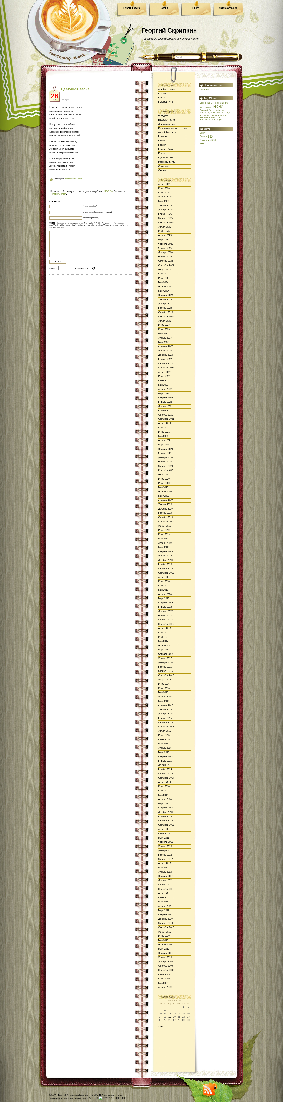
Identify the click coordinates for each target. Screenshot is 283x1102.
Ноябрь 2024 (165, 256)
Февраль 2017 (165, 654)
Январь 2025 (165, 248)
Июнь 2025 (164, 231)
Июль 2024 (164, 273)
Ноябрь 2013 (165, 816)
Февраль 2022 (165, 397)
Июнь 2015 (164, 739)
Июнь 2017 (164, 637)
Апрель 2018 (165, 594)
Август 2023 (164, 320)
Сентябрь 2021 (166, 419)
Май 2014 (163, 795)
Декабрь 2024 (165, 252)
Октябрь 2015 (165, 722)
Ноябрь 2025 (165, 214)
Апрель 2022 (165, 389)
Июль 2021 (164, 427)
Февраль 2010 (165, 953)
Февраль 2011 (165, 914)
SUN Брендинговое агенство (111, 1095)
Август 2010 (164, 931)
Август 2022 (164, 372)
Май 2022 (163, 385)
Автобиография (228, 8)
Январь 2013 (165, 846)
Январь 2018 (165, 607)
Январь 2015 (165, 760)
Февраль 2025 (165, 244)
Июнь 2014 (164, 790)
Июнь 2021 (164, 431)
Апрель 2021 (165, 440)
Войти (203, 133)
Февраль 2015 (165, 756)
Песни (161, 140)
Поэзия (164, 8)
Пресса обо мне (166, 149)
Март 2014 (163, 803)
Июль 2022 (164, 376)
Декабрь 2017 (165, 611)
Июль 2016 (164, 684)
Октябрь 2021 (165, 414)
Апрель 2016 (165, 696)
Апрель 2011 (164, 906)
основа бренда (207, 115)
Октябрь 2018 (165, 568)
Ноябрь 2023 (165, 308)
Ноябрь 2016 (165, 667)
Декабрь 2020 (165, 457)
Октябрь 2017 (165, 619)
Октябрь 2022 (165, 363)
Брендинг (163, 115)
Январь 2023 (165, 350)
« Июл (161, 1026)
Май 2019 (163, 538)
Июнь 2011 (163, 897)
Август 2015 (164, 731)
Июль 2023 (164, 325)
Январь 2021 (165, 453)
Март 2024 (163, 291)
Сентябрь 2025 (166, 222)
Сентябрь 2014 (166, 778)
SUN (202, 143)
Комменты (208, 140)
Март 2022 (163, 393)
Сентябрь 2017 (166, 624)
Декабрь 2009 (165, 961)
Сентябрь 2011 (166, 889)
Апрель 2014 (165, 799)
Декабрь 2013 (165, 812)
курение (212, 112)
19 (169, 1016)
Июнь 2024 (164, 278)
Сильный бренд (207, 110)
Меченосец (205, 107)
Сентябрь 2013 (166, 825)
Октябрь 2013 (165, 820)
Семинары (163, 166)
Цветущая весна (75, 89)
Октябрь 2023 (165, 312)
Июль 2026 (164, 188)
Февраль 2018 (165, 602)
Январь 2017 (165, 658)
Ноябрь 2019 (165, 513)
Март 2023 (163, 342)
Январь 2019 (165, 555)
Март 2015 (163, 752)
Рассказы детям (166, 162)
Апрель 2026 (165, 196)
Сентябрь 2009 (166, 970)
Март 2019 (163, 547)
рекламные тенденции (211, 119)
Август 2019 (164, 525)
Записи (206, 136)
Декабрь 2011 (165, 880)
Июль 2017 (164, 632)
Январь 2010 (165, 957)
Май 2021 (163, 436)
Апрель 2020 (165, 491)
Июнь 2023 (164, 329)
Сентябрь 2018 (166, 573)
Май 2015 (163, 743)
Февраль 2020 (165, 500)
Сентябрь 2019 (166, 521)
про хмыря (220, 115)
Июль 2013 (164, 833)
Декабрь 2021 (165, 406)
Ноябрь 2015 (165, 718)
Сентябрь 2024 (166, 265)
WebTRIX (94, 1098)
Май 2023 (163, 333)
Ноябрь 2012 (165, 854)
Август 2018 (164, 577)
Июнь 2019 (164, 534)
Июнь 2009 (164, 978)
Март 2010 (163, 948)
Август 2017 (164, 628)
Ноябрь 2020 (165, 461)
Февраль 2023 (165, 346)
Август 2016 (164, 679)
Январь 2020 (165, 504)
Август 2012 (164, 863)
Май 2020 (163, 487)
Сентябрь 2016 (166, 675)
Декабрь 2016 (165, 662)
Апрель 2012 (165, 871)
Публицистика (131, 8)
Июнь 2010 (164, 936)
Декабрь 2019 (165, 508)
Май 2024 (163, 282)
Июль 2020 (164, 479)
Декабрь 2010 (165, 919)
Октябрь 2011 (165, 884)
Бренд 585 (205, 103)
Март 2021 (163, 444)
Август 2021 (164, 423)
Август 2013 (164, 829)
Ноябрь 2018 (165, 564)
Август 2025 (164, 227)
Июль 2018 (164, 581)
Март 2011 (163, 910)
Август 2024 (164, 269)
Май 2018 (163, 590)
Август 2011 (164, 893)
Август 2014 (164, 782)
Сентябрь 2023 (166, 316)
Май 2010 (163, 940)
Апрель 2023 (165, 337)
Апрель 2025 (165, 235)
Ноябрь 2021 (165, 410)
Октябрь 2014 (165, 773)
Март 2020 (163, 496)
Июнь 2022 (164, 380)
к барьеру (221, 110)
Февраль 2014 (165, 807)
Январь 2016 (165, 709)
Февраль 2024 (165, 295)
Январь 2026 (165, 205)
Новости (162, 136)
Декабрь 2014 (165, 765)
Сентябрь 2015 (166, 726)
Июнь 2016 (164, 688)
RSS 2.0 (108, 191)
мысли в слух (223, 112)
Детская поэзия (166, 124)
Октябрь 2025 (165, 218)
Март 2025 (163, 239)
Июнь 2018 (164, 585)
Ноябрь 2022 (165, 359)
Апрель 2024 (165, 286)
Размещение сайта (59, 1098)
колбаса (204, 112)
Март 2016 (163, 701)
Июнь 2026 (164, 192)
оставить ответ (58, 194)
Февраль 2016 (165, 705)
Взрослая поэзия (167, 119)
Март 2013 (163, 837)
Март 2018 (163, 598)
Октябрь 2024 (165, 261)
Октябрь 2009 (165, 965)
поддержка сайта (79, 1098)
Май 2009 (163, 983)
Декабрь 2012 (165, 850)
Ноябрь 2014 (165, 769)
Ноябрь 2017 (165, 615)
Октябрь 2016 (165, 671)
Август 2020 (164, 474)
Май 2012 (163, 867)
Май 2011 (163, 901)
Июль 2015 (164, 735)
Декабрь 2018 (165, 560)
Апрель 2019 (165, 543)
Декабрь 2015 (165, 713)
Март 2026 (163, 201)
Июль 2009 (164, 974)
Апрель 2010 (165, 944)
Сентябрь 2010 (166, 927)
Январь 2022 (165, 402)
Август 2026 (164, 184)
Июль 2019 (164, 530)
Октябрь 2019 (165, 517)
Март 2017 (163, 649)
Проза (195, 8)
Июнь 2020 (164, 483)
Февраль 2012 (165, 876)
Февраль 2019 (165, 551)
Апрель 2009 (165, 987)
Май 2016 (163, 692)
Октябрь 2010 (165, 923)
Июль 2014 (164, 786)
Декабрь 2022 (165, 355)
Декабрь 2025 (165, 209)
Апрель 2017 (165, 645)
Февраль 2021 (165, 449)
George (65, 99)
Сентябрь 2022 (166, 367)
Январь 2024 (165, 299)
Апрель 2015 (165, 748)
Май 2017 (163, 641)
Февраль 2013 (165, 842)
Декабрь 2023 (165, 303)
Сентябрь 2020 (166, 470)
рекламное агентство (210, 117)
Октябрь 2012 (165, 859)
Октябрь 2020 (165, 466)
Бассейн (204, 89)
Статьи (162, 170)
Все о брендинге (219, 103)
